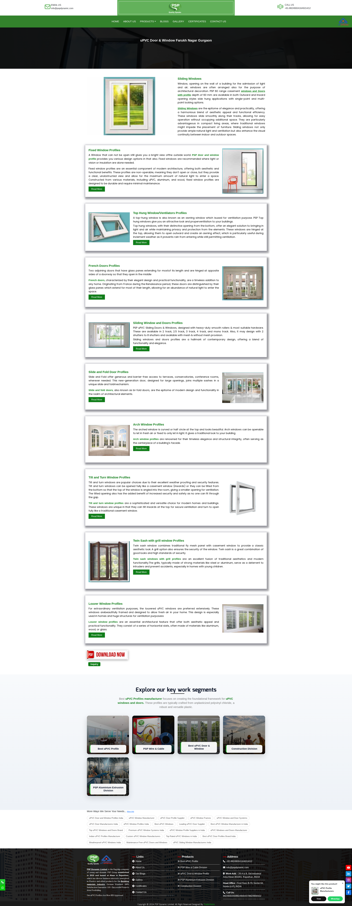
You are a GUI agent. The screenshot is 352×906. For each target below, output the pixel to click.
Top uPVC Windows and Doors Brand (106, 830)
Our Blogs (140, 873)
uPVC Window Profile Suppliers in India (187, 830)
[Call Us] (2, 882)
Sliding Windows (188, 108)
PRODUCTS (147, 21)
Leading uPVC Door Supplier (192, 824)
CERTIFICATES (197, 21)
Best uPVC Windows (164, 824)
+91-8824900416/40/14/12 (239, 861)
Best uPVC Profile (189, 861)
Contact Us (218, 21)
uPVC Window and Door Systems (232, 818)
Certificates (141, 886)
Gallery (139, 880)
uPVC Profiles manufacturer (143, 698)
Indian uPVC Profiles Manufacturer (104, 836)
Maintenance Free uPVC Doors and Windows (147, 842)
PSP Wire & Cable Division (193, 867)
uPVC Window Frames (200, 818)
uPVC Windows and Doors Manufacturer (229, 830)
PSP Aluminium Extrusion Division (197, 880)
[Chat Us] (2, 888)
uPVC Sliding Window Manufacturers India (192, 842)
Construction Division (190, 886)
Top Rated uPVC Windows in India (181, 836)
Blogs (164, 21)
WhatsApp (335, 899)
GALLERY (178, 21)
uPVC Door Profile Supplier (172, 818)
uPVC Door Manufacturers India (103, 824)
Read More (96, 189)
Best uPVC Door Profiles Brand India (219, 836)
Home (115, 21)
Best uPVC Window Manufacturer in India (229, 824)
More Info (130, 812)
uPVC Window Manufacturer (141, 818)
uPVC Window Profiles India (136, 824)
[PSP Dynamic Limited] (175, 7)
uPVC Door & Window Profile (194, 873)
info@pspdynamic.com (237, 867)
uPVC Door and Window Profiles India (106, 818)
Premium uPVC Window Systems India (146, 830)
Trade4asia (209, 904)
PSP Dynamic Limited (97, 869)
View (319, 899)
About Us (129, 21)
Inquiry (94, 664)
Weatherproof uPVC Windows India (105, 842)
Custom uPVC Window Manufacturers (143, 836)
